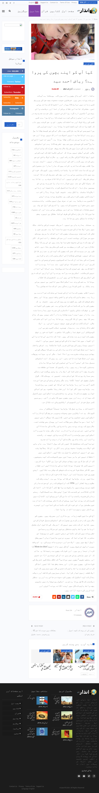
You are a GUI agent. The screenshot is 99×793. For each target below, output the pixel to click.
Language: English (27, 789)
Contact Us (54, 2)
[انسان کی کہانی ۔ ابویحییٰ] (66, 700)
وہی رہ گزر (31, 697)
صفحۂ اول (68, 11)
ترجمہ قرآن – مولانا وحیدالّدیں (31, 730)
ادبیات (17, 155)
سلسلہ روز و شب (14, 190)
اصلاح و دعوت (15, 160)
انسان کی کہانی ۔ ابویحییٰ (57, 699)
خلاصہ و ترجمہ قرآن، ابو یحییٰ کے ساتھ (31, 716)
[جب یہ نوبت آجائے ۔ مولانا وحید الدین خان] (66, 715)
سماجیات (16, 196)
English (31, 2)
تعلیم (16, 733)
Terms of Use (65, 2)
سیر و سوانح (15, 201)
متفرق (17, 228)
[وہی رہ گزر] (42, 700)
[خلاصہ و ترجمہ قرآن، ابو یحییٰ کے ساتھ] (42, 715)
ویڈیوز (17, 253)
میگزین (23, 11)
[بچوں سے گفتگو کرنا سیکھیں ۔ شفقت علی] (41, 656)
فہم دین (16, 212)
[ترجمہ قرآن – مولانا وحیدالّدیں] (42, 731)
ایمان (17, 166)
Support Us (44, 2)
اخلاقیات (16, 149)
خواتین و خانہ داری (89, 63)
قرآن (44, 11)
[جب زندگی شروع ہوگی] (66, 734)
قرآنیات (16, 223)
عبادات (17, 206)
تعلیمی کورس (15, 171)
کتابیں (55, 11)
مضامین (35, 11)
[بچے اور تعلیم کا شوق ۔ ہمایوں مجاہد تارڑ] (84, 656)
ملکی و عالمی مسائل (13, 241)
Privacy (74, 2)
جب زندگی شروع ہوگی (56, 732)
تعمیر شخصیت (14, 176)
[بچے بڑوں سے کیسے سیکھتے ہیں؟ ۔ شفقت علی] (63, 656)
